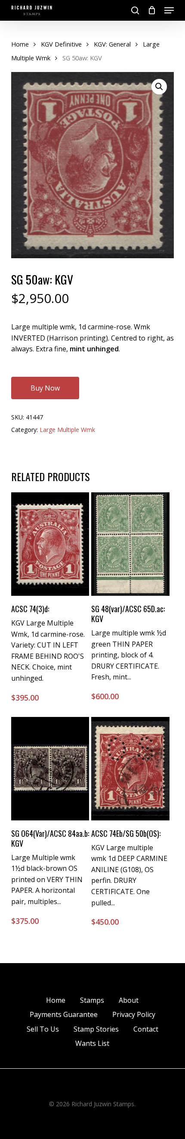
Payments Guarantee (64, 1014)
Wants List (92, 1043)
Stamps (92, 1000)
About (129, 1000)
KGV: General (112, 44)
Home (20, 44)
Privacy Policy (133, 1014)
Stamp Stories (96, 1029)
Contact (145, 1029)
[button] (169, 10)
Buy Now (45, 388)
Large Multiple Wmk (67, 430)
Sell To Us (43, 1029)
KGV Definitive (61, 44)
